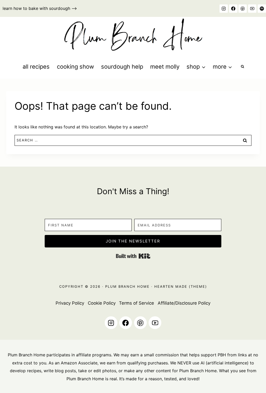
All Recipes (36, 66)
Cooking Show (75, 66)
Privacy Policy (70, 303)
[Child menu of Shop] (196, 67)
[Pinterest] (242, 8)
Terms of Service (136, 303)
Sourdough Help (122, 66)
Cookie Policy (102, 303)
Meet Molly (164, 66)
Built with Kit (133, 256)
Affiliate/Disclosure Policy (184, 303)
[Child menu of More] (222, 67)
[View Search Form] (242, 66)
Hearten (164, 286)
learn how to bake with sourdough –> (40, 8)
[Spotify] (262, 8)
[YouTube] (252, 8)
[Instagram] (224, 8)
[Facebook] (233, 8)
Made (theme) (190, 286)
